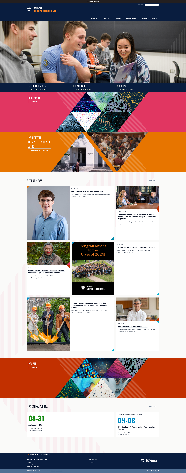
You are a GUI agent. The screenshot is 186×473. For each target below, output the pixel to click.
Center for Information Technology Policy (130, 414)
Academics (95, 18)
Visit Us (29, 462)
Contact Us (93, 459)
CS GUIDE (140, 5)
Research (107, 18)
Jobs (93, 462)
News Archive (152, 180)
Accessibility (59, 471)
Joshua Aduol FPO (35, 425)
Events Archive (152, 406)
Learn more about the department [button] (39, 150)
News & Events (131, 18)
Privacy (53, 471)
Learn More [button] (34, 101)
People (118, 18)
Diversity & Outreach (148, 18)
